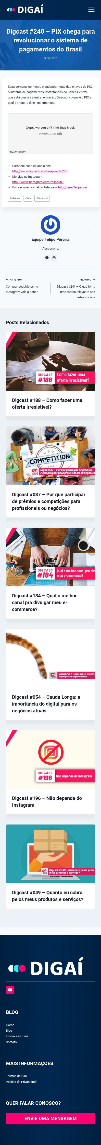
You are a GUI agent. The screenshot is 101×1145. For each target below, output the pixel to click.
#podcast (42, 198)
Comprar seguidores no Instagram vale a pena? (22, 286)
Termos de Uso (16, 1076)
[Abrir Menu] (90, 10)
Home (10, 1025)
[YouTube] (10, 990)
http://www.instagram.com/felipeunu (37, 182)
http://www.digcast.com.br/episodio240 (39, 171)
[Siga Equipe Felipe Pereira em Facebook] (47, 257)
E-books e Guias (17, 1036)
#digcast (15, 198)
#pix (28, 198)
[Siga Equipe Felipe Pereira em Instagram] (54, 257)
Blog (9, 1030)
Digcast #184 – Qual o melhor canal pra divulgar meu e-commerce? (44, 602)
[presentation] (50, 361)
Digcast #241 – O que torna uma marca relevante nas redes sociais (76, 288)
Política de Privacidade (21, 1082)
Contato (11, 1042)
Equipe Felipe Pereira (50, 239)
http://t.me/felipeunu (72, 187)
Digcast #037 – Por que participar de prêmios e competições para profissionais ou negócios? (48, 501)
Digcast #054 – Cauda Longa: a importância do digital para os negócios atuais (46, 704)
